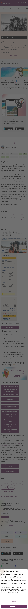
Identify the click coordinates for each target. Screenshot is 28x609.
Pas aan (14, 601)
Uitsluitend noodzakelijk (14, 597)
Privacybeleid (22, 585)
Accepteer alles (14, 606)
